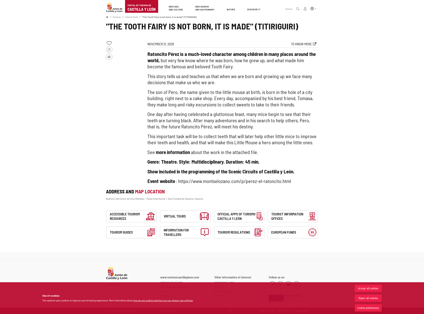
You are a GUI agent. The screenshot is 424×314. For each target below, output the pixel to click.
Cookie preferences (368, 308)
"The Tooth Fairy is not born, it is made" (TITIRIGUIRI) (169, 17)
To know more (301, 44)
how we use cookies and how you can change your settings (163, 300)
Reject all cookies (368, 298)
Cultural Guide (131, 17)
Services (117, 17)
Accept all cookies (368, 288)
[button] (313, 8)
